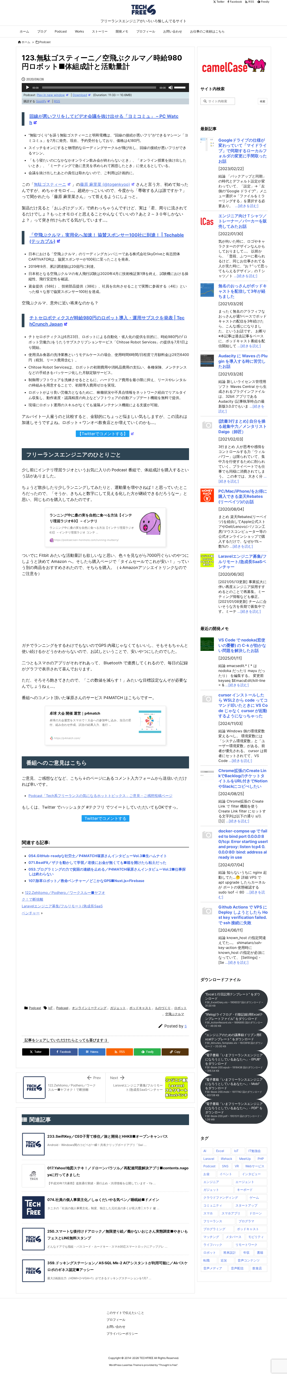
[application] (105, 87)
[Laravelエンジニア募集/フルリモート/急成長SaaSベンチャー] (207, 560)
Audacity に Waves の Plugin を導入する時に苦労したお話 (242, 361)
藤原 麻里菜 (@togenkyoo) (105, 184)
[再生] (27, 87)
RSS (57, 101)
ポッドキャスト (140, 1008)
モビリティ (256, 1237)
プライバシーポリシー (122, 1333)
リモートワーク (246, 1245)
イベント (226, 1174)
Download (80, 95)
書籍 (260, 1252)
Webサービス (254, 1166)
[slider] (180, 87)
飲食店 (257, 1268)
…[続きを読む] (247, 206)
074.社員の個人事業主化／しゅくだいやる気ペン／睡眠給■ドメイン (103, 1199)
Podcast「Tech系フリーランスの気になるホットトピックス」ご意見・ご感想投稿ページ (100, 795)
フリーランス (212, 1221)
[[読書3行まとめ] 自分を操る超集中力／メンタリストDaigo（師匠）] (207, 425)
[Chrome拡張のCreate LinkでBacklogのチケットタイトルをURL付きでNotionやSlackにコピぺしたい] (207, 774)
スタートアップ (246, 1205)
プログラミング (214, 1229)
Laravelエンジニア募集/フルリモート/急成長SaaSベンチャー (242, 561)
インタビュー (251, 1174)
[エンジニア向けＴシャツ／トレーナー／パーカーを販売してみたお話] (207, 220)
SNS (225, 1166)
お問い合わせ (116, 1326)
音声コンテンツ (249, 1260)
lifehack (226, 1159)
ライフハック (212, 1245)
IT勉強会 (254, 1151)
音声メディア (212, 1268)
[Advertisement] (105, 961)
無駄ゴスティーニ (50, 184)
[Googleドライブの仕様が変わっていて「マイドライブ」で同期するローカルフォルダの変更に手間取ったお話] (207, 144)
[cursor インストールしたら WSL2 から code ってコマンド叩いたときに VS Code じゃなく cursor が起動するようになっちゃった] (207, 699)
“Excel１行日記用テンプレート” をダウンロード (234, 999)
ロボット (180, 1008)
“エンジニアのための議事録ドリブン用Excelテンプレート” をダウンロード (234, 1040)
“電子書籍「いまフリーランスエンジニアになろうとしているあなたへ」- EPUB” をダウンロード (234, 1062)
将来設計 (229, 1252)
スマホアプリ (231, 1213)
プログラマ (246, 1221)
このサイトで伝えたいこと (125, 1313)
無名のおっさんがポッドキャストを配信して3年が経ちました (242, 291)
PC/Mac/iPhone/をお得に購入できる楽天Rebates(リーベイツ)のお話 (242, 496)
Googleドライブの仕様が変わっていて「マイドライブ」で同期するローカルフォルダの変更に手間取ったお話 (242, 151)
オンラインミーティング (89, 1008)
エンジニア (211, 1182)
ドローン (255, 1213)
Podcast (45, 42)
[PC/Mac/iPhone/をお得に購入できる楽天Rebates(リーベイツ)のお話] (207, 495)
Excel (220, 1151)
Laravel (208, 1159)
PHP (261, 1159)
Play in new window (51, 95)
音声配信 (237, 1268)
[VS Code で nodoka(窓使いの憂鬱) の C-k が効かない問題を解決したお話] (207, 644)
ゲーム (254, 1197)
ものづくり (163, 1008)
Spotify (41, 101)
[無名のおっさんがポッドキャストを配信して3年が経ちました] (207, 290)
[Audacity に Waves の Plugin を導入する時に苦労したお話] (207, 360)
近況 (224, 1260)
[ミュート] (170, 87)
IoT (50, 1008)
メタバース (233, 1237)
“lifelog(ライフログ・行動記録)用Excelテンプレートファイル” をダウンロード (234, 1019)
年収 (246, 1252)
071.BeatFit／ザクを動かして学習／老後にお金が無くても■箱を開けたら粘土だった (97, 862)
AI (204, 1151)
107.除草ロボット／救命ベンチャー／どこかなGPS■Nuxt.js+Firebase (86, 880)
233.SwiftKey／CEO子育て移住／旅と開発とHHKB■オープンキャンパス (107, 1136)
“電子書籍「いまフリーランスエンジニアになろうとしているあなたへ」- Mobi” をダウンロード (234, 1087)
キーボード (245, 1190)
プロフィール (116, 1319)
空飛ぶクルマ (174, 1014)
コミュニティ (212, 1205)
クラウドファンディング (220, 1197)
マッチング (211, 1237)
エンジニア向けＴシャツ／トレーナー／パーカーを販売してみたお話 (242, 221)
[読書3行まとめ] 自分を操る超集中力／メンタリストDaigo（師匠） (242, 426)
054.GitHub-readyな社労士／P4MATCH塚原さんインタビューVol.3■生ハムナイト (97, 856)
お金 (206, 1174)
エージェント (244, 1182)
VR (237, 1166)
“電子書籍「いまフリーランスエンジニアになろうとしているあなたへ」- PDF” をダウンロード (234, 1111)
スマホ (208, 1213)
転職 (206, 1260)
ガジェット (118, 1008)
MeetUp (245, 1159)
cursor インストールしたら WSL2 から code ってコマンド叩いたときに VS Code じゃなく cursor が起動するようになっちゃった (243, 705)
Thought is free (168, 1365)
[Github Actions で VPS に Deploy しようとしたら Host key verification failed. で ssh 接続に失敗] (207, 911)
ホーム (26, 42)
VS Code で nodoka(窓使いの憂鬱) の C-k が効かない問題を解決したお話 (242, 645)
